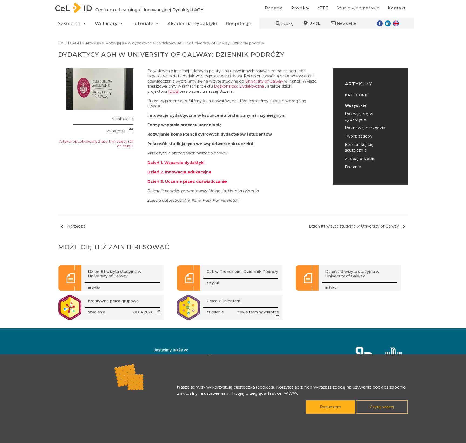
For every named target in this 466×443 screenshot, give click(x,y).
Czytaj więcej (382, 406)
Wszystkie (356, 105)
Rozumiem (330, 406)
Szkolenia (69, 23)
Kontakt (397, 8)
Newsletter (347, 23)
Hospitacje (238, 23)
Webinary (106, 23)
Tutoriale (142, 23)
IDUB (173, 91)
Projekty (300, 8)
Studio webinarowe (358, 8)
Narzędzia (76, 226)
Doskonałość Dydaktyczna (239, 86)
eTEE (322, 8)
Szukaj (286, 23)
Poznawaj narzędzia (365, 127)
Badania (274, 8)
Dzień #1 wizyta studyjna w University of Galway (354, 226)
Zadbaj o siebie (360, 158)
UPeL (314, 23)
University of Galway (264, 81)
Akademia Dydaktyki (192, 23)
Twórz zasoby (359, 136)
